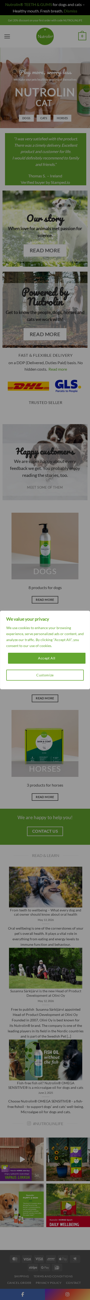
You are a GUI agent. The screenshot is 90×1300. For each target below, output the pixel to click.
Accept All (46, 658)
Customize (45, 675)
